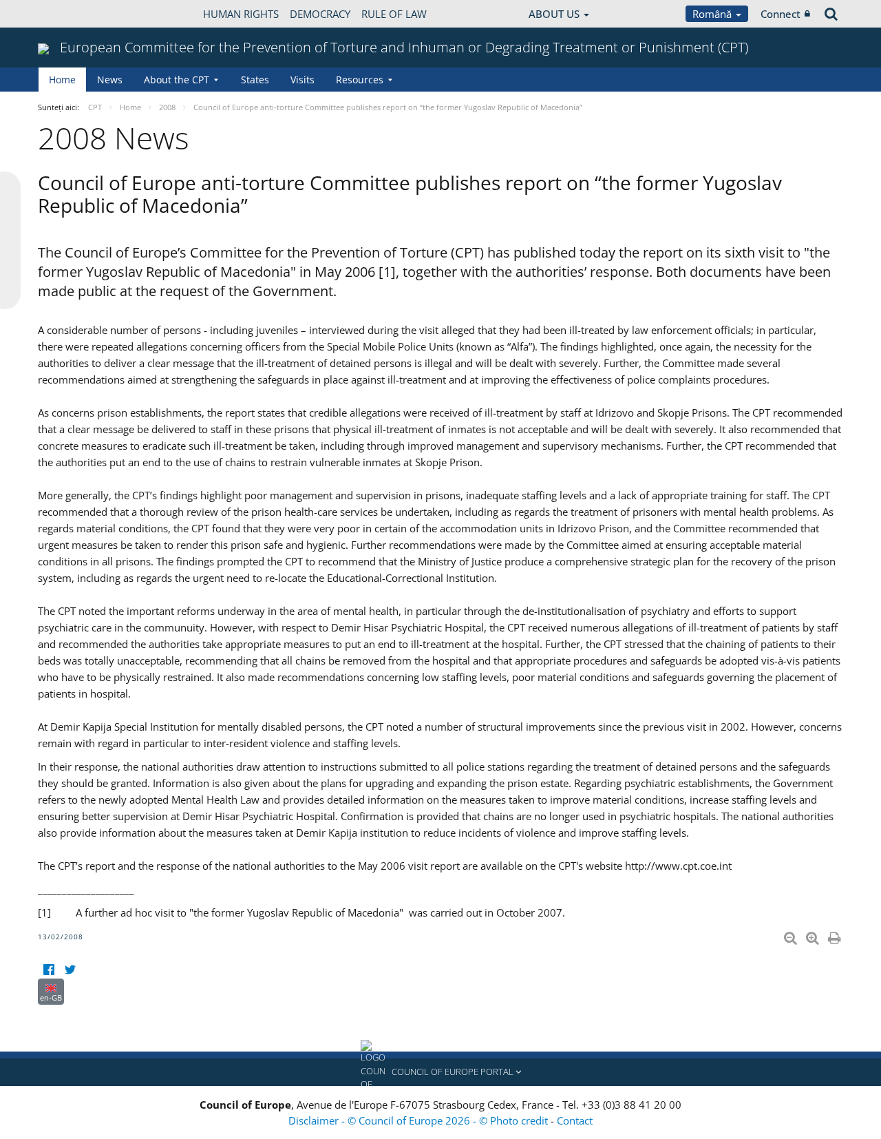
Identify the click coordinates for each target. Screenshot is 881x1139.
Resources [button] (359, 79)
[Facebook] (48, 970)
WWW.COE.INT (72, 14)
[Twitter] (70, 970)
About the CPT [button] (176, 79)
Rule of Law (394, 14)
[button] (440, 1072)
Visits (302, 79)
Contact (575, 1120)
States (255, 79)
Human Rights (241, 14)
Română (713, 14)
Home (62, 79)
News (110, 79)
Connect (780, 14)
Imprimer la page (835, 935)
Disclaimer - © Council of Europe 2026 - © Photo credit (419, 1120)
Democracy (320, 14)
